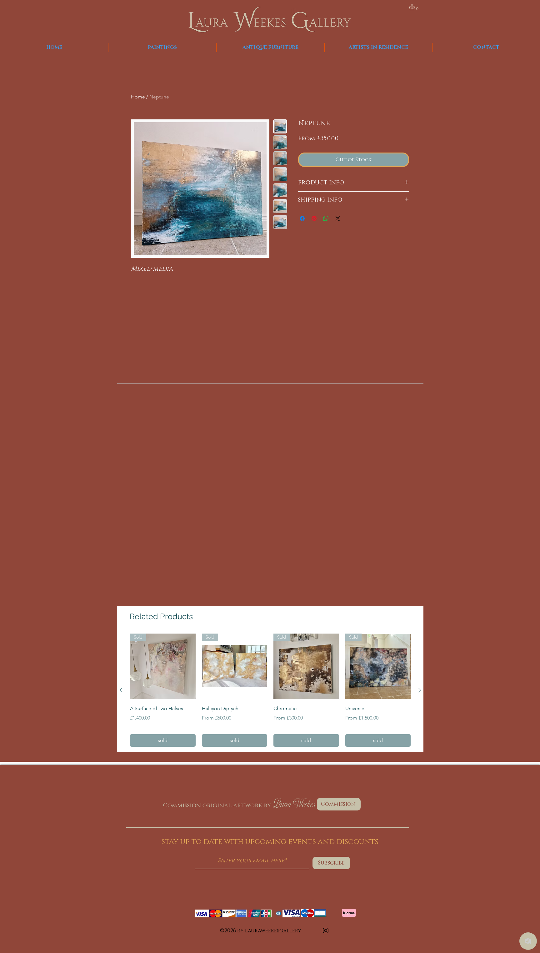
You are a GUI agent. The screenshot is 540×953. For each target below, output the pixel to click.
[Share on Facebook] (302, 218)
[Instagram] (325, 930)
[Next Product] (419, 690)
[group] (270, 690)
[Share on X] (338, 218)
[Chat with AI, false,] (528, 941)
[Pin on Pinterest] (314, 218)
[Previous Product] (121, 690)
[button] (415, 7)
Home (138, 97)
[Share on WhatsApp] (326, 218)
